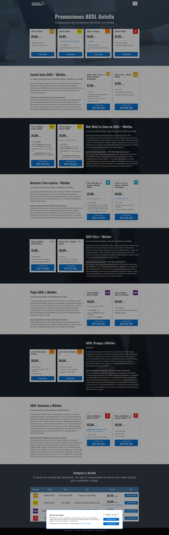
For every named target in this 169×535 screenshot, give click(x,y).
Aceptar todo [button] (111, 523)
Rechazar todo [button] (111, 519)
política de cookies (85, 523)
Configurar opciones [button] (111, 515)
